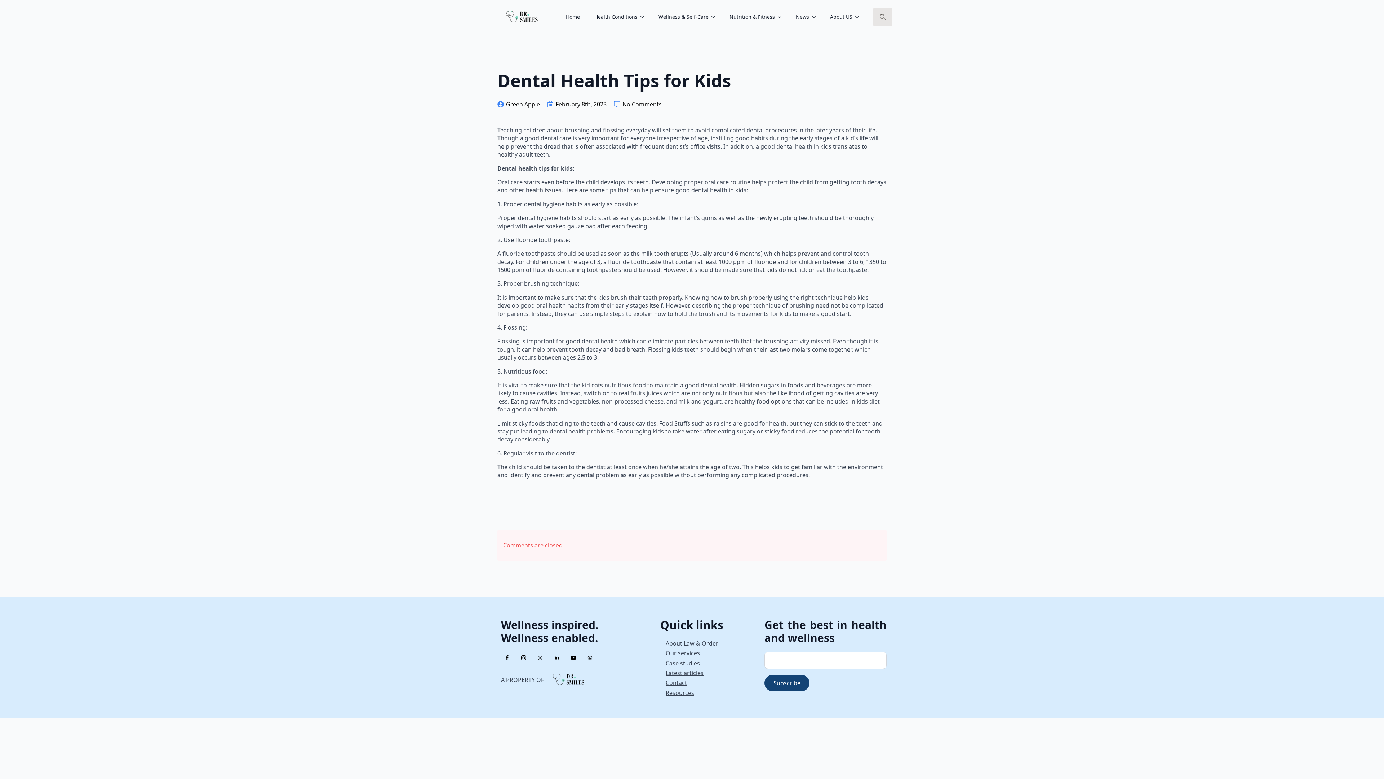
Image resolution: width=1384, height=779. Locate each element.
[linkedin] (557, 658)
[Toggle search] (882, 17)
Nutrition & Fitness (752, 16)
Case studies (683, 663)
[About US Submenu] (859, 17)
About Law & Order (692, 643)
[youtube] (573, 658)
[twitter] (540, 658)
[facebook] (507, 658)
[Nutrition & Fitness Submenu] (782, 17)
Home (573, 16)
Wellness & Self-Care (683, 16)
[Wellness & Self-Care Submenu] (715, 17)
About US (841, 16)
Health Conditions (616, 16)
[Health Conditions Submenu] (644, 17)
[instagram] (524, 658)
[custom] (590, 658)
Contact (676, 683)
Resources (680, 693)
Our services (683, 653)
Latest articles (685, 673)
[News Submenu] (816, 17)
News (802, 16)
